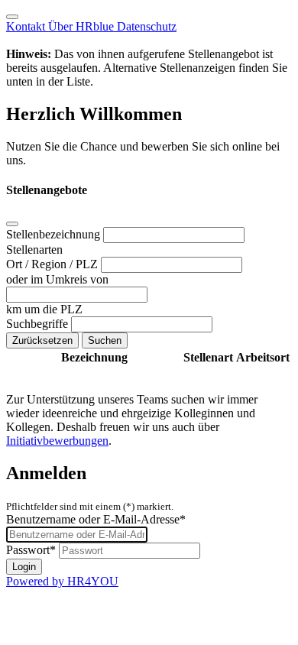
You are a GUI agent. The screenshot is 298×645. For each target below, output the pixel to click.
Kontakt (27, 26)
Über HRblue (82, 26)
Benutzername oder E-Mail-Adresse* (96, 519)
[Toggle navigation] (12, 17)
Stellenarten (34, 249)
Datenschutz (147, 26)
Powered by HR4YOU (62, 581)
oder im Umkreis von (57, 279)
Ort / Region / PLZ (53, 264)
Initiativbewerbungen (57, 440)
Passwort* (31, 549)
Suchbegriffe (38, 323)
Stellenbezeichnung (54, 234)
